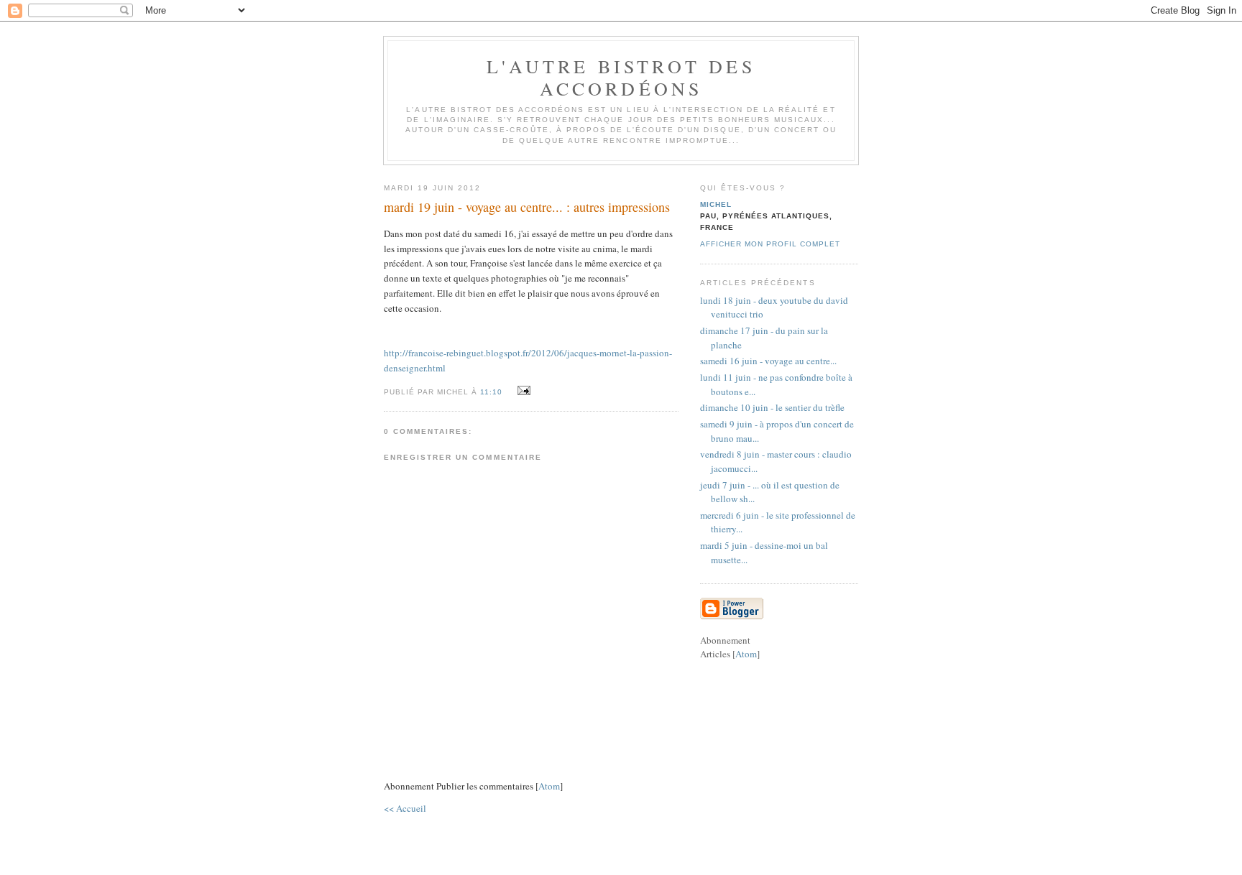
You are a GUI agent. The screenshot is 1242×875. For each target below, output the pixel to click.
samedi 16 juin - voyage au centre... (768, 360)
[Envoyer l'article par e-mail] (521, 390)
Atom (549, 785)
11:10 (492, 392)
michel (716, 204)
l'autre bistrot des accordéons (621, 77)
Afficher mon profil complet (770, 244)
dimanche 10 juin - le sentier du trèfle (772, 407)
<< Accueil (405, 808)
